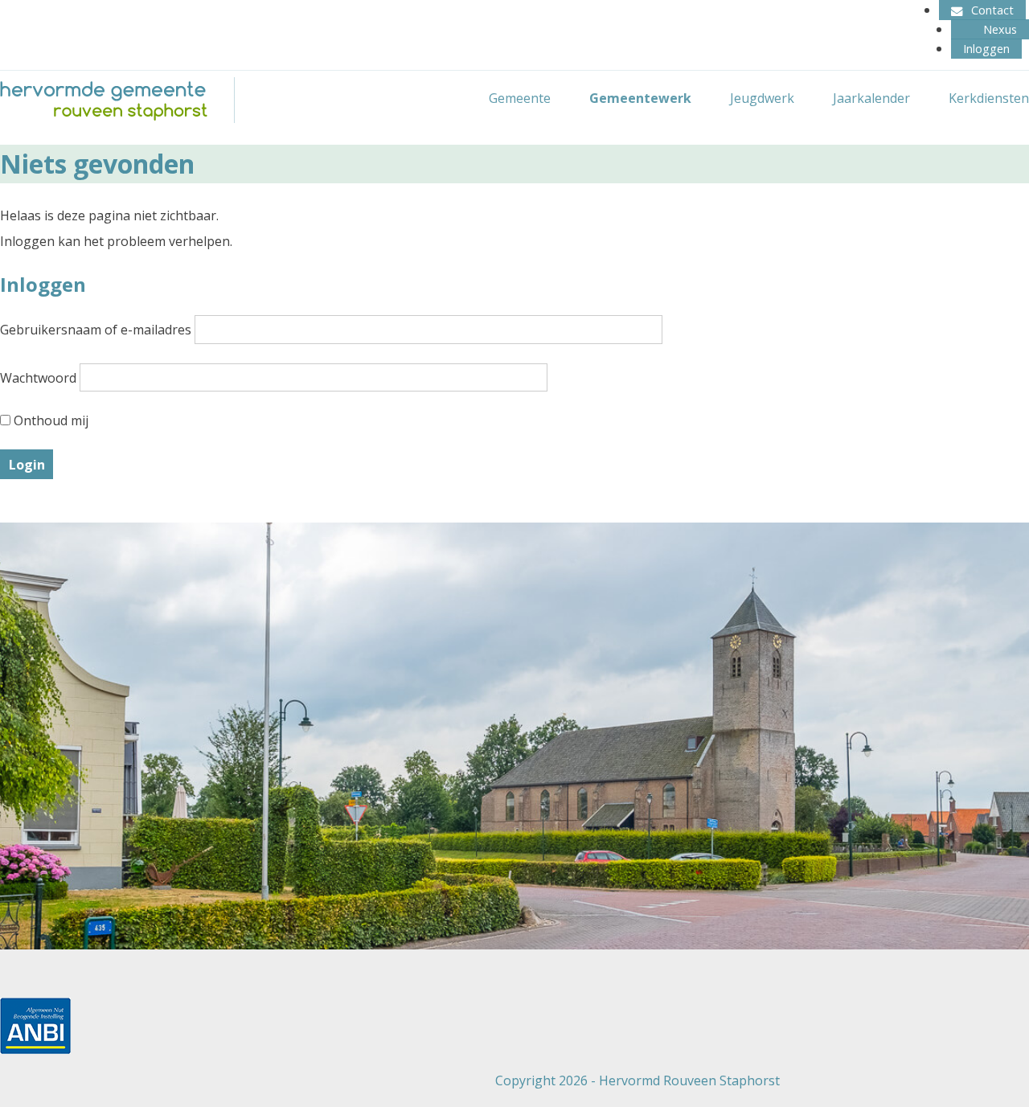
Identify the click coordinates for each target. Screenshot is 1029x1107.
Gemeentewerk (640, 98)
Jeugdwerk (762, 98)
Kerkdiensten (989, 98)
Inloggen (986, 48)
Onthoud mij (49, 420)
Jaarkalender (871, 98)
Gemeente (520, 98)
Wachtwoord (38, 377)
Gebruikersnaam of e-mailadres (95, 329)
